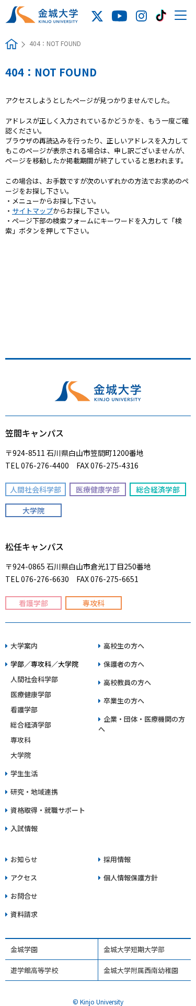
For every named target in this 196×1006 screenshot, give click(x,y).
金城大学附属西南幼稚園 (140, 970)
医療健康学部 (30, 694)
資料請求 (24, 914)
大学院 (20, 755)
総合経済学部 (30, 725)
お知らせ (24, 859)
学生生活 (24, 773)
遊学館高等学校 (34, 970)
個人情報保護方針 (130, 877)
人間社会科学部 (34, 679)
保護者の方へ (123, 664)
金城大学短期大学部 (134, 949)
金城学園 (24, 949)
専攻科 (20, 740)
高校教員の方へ (127, 682)
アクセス (23, 877)
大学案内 (24, 646)
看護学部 (24, 709)
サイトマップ (32, 211)
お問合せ (24, 896)
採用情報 (117, 859)
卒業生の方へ (123, 701)
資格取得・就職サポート (47, 810)
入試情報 (24, 828)
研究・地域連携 (34, 792)
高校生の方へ (123, 646)
